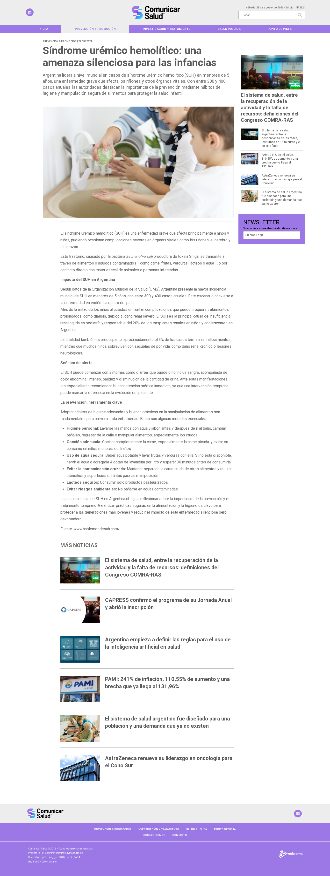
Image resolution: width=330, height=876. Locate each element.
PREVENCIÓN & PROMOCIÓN (95, 29)
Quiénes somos (154, 835)
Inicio (43, 29)
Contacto (179, 835)
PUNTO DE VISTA (280, 29)
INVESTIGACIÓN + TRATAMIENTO (167, 29)
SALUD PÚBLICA (229, 29)
